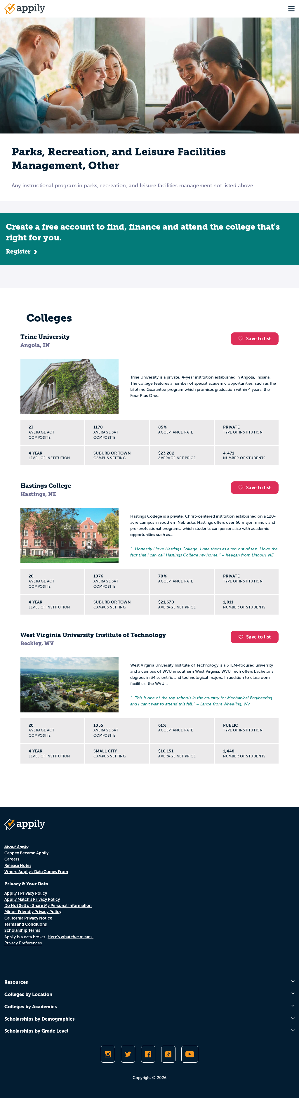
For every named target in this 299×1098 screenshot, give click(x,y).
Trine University (45, 336)
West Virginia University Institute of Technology (93, 635)
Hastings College (45, 485)
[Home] (24, 8)
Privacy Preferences (23, 943)
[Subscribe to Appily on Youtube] (189, 1054)
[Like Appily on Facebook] (148, 1054)
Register (18, 251)
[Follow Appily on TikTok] (168, 1054)
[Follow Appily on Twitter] (128, 1054)
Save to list (258, 338)
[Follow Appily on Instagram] (108, 1054)
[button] (242, 338)
